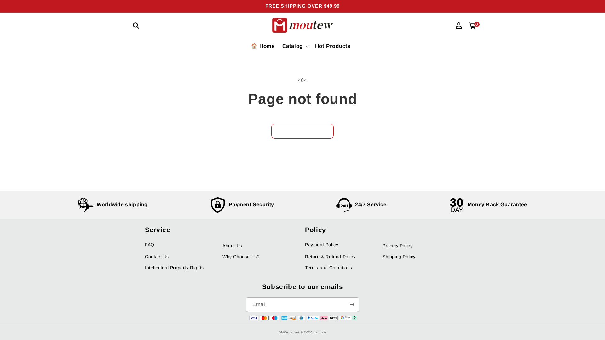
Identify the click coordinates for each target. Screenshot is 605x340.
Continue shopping (302, 131)
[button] (136, 26)
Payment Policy (321, 244)
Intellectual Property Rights (174, 267)
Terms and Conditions (328, 267)
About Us (232, 245)
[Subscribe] (352, 304)
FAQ (149, 244)
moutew (320, 332)
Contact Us (157, 256)
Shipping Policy (399, 256)
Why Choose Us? (241, 256)
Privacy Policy (397, 245)
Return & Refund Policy (330, 256)
